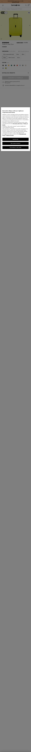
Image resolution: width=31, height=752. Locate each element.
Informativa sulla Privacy (18, 123)
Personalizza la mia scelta (15, 147)
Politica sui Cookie (10, 135)
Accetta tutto (15, 139)
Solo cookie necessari (15, 143)
